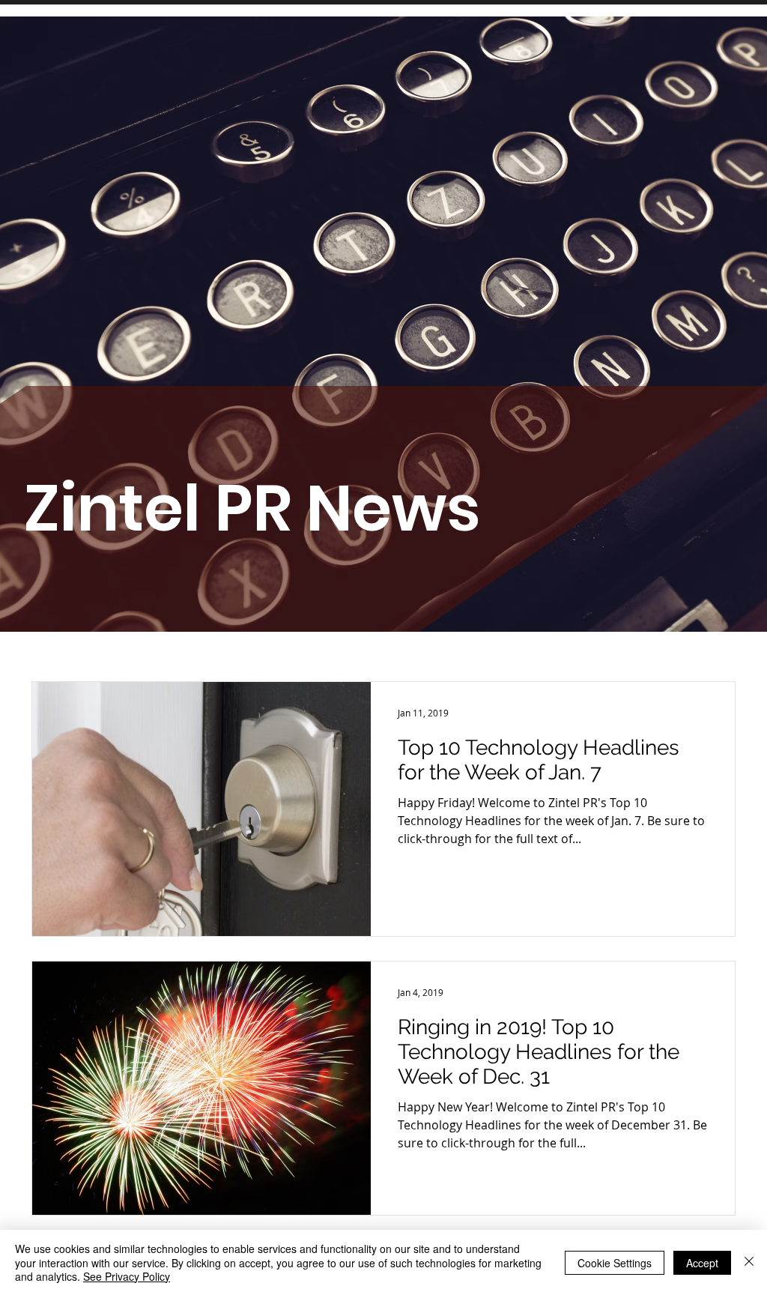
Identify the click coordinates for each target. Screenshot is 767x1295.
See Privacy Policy (126, 1276)
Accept (702, 1262)
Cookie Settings (614, 1262)
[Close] (749, 1262)
